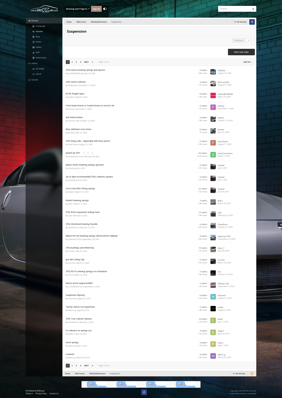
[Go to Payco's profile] (213, 344)
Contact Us (53, 393)
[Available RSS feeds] (251, 373)
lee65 (220, 319)
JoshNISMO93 (74, 73)
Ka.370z (71, 263)
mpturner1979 (74, 239)
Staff (37, 52)
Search (38, 74)
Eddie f (71, 192)
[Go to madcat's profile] (213, 166)
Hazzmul (72, 298)
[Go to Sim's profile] (213, 273)
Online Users (40, 57)
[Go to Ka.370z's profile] (213, 261)
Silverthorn (73, 227)
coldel (220, 307)
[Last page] (92, 62)
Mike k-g (72, 310)
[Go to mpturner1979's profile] (213, 237)
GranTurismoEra (225, 153)
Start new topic (241, 52)
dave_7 (221, 248)
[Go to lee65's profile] (213, 320)
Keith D (71, 97)
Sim (70, 274)
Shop (37, 36)
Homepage (40, 26)
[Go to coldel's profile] (213, 308)
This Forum (241, 8)
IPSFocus (40, 390)
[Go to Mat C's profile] (213, 202)
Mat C (70, 203)
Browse (34, 20)
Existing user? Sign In (77, 8)
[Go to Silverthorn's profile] (213, 225)
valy (70, 215)
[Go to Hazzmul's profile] (213, 296)
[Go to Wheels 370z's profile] (213, 285)
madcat (71, 168)
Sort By (247, 62)
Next (86, 62)
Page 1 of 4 (104, 62)
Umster (71, 251)
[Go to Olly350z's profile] (213, 71)
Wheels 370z (223, 283)
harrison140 (73, 120)
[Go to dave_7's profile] (213, 249)
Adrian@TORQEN (225, 94)
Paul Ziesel (73, 144)
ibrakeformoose (75, 156)
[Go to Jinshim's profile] (213, 130)
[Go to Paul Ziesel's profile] (213, 142)
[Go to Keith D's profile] (213, 119)
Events (38, 42)
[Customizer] (105, 9)
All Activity (39, 68)
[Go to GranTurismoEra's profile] (213, 154)
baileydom (73, 85)
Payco (220, 342)
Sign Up (96, 8)
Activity (34, 63)
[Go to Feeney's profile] (213, 107)
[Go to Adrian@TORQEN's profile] (213, 95)
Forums (39, 31)
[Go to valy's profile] (213, 214)
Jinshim (71, 132)
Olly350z (221, 70)
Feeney (71, 109)
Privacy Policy (41, 393)
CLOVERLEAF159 (75, 286)
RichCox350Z (223, 82)
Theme (29, 393)
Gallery (38, 47)
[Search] (253, 9)
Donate (34, 79)
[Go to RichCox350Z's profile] (213, 83)
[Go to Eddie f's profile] (213, 332)
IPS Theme (30, 390)
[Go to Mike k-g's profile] (213, 356)
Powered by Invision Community (243, 393)
